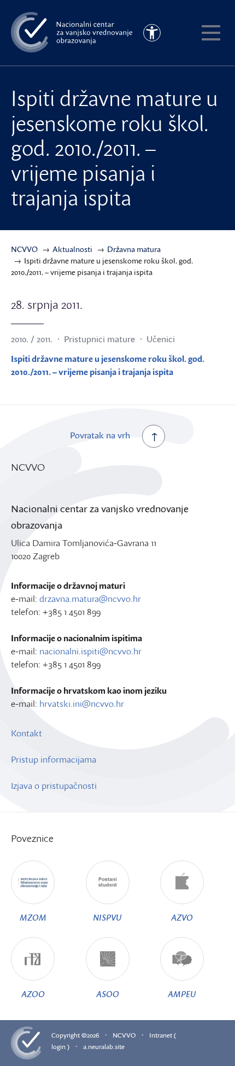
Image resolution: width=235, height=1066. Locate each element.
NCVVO (124, 1035)
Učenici (160, 339)
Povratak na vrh (100, 435)
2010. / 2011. (31, 339)
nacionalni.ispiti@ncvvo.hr (90, 651)
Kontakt (26, 733)
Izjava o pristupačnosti (54, 786)
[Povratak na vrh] (153, 436)
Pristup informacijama (53, 759)
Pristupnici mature (99, 339)
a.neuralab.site (104, 1046)
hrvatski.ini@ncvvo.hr (81, 704)
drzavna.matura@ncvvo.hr (90, 599)
